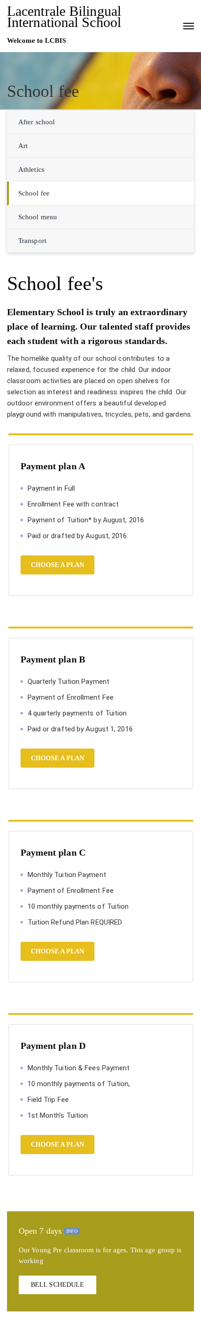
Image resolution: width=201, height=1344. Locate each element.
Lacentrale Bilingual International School (64, 16)
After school (36, 122)
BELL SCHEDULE (57, 1284)
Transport (32, 240)
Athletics (31, 169)
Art (23, 145)
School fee (34, 193)
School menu (37, 217)
